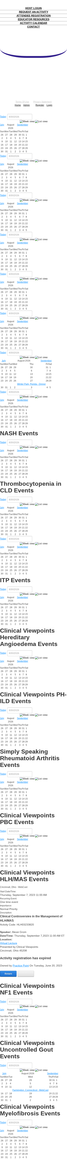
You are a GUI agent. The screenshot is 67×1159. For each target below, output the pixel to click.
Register (40, 105)
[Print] (25, 974)
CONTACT (33, 26)
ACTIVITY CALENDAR (33, 23)
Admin (26, 105)
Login (49, 105)
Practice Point (21, 965)
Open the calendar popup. (35, 117)
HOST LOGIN (33, 8)
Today (3, 116)
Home (18, 105)
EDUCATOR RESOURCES (33, 19)
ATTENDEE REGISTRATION (34, 15)
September (22, 125)
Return (8, 973)
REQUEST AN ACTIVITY (33, 11)
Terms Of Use (22, 102)
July (2, 125)
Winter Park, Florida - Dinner (31, 384)
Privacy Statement (42, 102)
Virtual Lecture (8, 943)
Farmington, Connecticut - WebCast (30, 1090)
